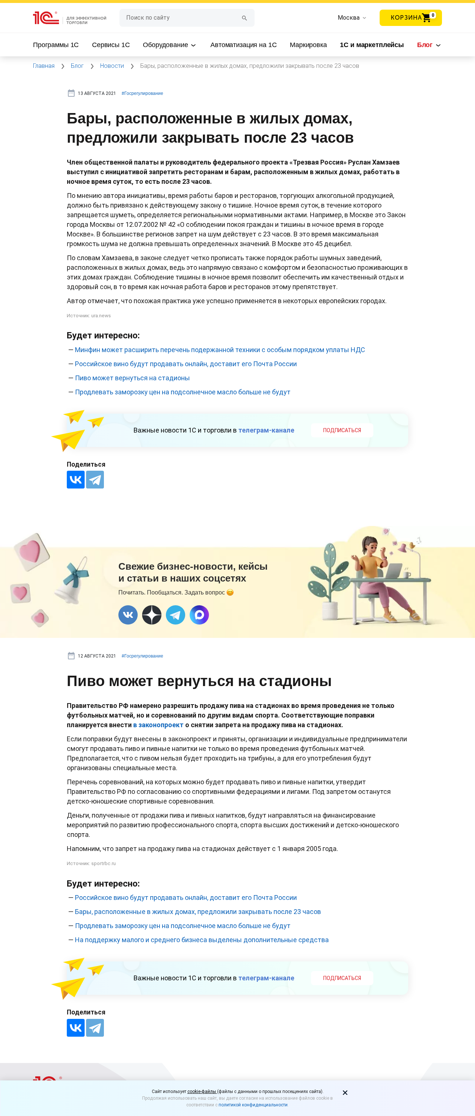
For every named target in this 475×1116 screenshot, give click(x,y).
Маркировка (308, 45)
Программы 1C (56, 45)
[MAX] (199, 615)
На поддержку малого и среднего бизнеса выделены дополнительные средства (202, 940)
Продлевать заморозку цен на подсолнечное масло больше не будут (183, 392)
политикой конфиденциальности (253, 1104)
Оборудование (166, 45)
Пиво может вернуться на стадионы (132, 378)
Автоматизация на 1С (243, 45)
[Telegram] (95, 480)
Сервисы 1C (111, 45)
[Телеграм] (175, 615)
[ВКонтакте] (76, 480)
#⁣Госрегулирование (142, 93)
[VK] (128, 615)
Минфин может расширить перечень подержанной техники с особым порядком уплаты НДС (220, 350)
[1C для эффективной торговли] (76, 17)
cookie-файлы (202, 1091)
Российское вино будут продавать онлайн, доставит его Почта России (186, 364)
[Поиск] (244, 17)
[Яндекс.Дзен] (151, 615)
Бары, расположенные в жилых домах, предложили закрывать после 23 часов (198, 911)
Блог (426, 45)
